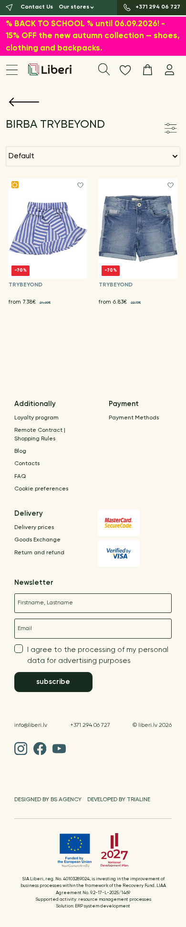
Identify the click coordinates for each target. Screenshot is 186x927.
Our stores (74, 7)
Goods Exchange (37, 540)
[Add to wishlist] (80, 185)
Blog (20, 451)
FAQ (20, 476)
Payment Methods (134, 418)
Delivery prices (34, 527)
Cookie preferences (41, 489)
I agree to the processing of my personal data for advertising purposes (97, 655)
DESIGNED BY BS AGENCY (48, 800)
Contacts (27, 464)
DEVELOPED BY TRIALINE (118, 800)
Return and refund (39, 553)
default (21, 156)
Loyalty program (36, 418)
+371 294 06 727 (90, 725)
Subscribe (53, 681)
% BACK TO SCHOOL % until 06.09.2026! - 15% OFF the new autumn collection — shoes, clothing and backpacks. (93, 36)
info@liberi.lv (30, 725)
